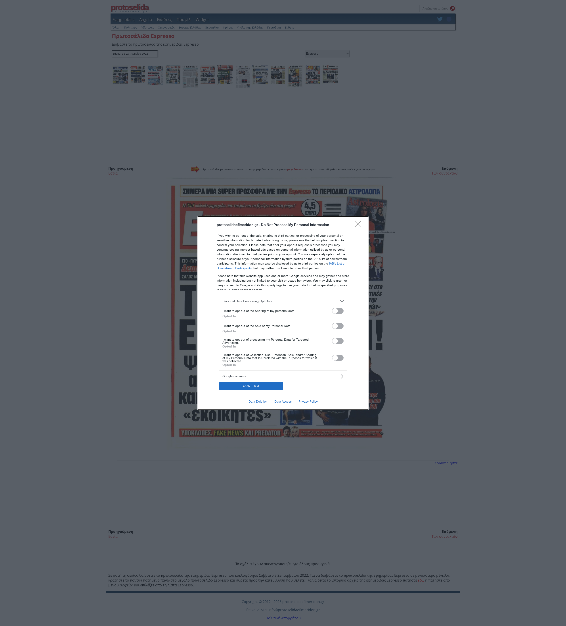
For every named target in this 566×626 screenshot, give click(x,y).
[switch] (338, 311)
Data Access (283, 401)
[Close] (359, 225)
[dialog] (283, 313)
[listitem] (283, 301)
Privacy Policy (308, 401)
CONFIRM (251, 386)
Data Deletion (258, 401)
